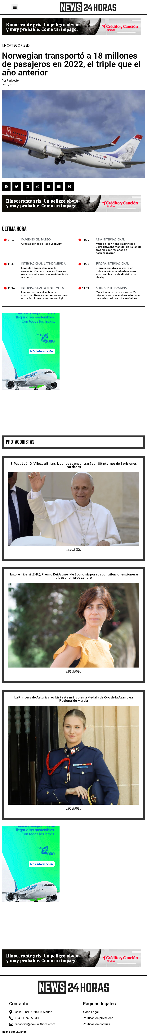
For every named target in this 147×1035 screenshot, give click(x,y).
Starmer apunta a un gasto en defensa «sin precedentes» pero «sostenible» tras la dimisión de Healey (116, 272)
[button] (14, 7)
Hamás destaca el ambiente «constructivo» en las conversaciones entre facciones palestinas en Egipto (45, 295)
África (100, 288)
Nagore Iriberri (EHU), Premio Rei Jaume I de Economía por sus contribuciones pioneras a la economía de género (74, 575)
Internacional (114, 239)
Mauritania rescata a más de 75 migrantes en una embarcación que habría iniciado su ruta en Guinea (118, 295)
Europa (101, 263)
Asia (99, 239)
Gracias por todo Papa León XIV (41, 243)
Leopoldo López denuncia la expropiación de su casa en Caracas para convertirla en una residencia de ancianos (44, 272)
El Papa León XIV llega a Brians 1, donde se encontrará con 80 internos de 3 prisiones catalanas (74, 465)
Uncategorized (15, 45)
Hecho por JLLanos (14, 1031)
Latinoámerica (55, 263)
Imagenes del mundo (36, 239)
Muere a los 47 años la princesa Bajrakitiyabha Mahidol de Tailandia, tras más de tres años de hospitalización (119, 248)
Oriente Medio (54, 288)
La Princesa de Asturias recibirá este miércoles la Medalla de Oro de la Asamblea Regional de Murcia (73, 698)
